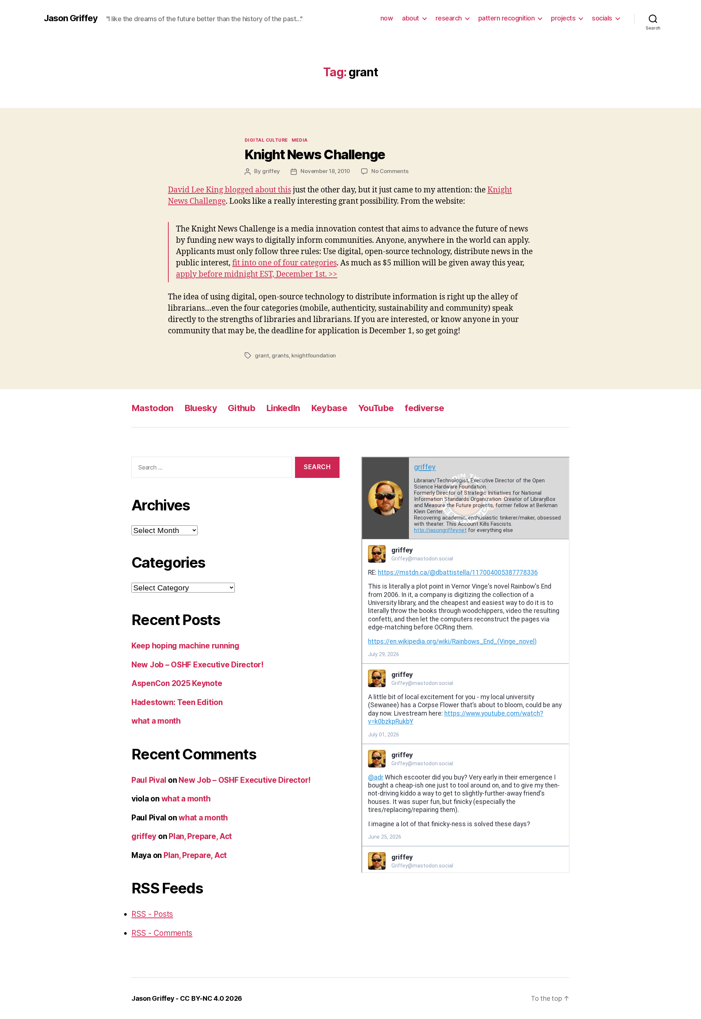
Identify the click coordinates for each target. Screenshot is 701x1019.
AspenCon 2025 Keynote (176, 683)
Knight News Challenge (315, 154)
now (386, 18)
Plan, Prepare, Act (200, 836)
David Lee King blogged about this (229, 190)
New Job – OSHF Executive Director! (197, 664)
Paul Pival (148, 780)
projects (563, 18)
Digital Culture (266, 140)
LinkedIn (283, 408)
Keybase (329, 408)
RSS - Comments (161, 933)
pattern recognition (506, 18)
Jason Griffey (70, 18)
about (410, 18)
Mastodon (152, 408)
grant (262, 355)
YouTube (376, 408)
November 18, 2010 (325, 171)
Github (241, 408)
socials (602, 18)
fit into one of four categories (284, 263)
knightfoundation (313, 355)
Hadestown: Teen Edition (177, 702)
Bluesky (200, 408)
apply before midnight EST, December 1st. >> (256, 274)
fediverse (424, 408)
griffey (271, 171)
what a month (156, 720)
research (449, 18)
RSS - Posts (152, 914)
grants (280, 355)
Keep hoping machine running (185, 645)
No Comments (389, 171)
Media (300, 140)
